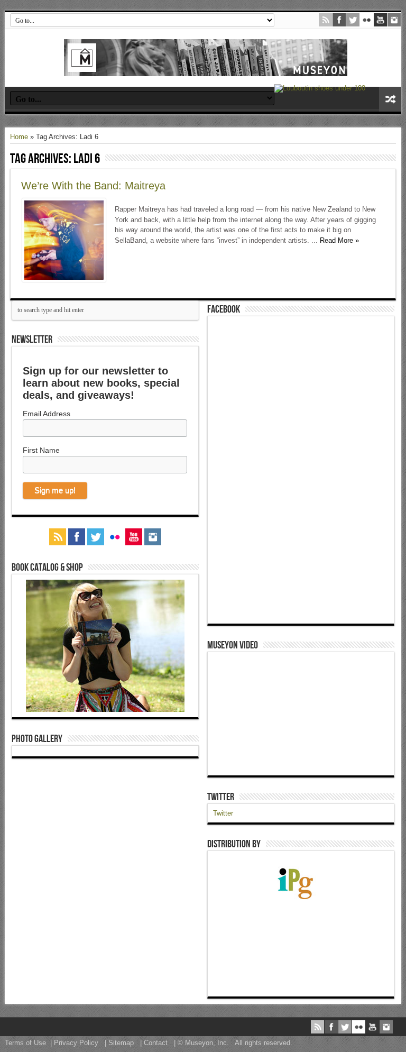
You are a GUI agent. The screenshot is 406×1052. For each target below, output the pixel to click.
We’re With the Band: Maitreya (93, 185)
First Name (41, 450)
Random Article (390, 99)
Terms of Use (25, 1043)
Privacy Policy (76, 1043)
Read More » (339, 240)
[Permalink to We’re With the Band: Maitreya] (64, 279)
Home (19, 137)
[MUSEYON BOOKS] (205, 68)
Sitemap (121, 1043)
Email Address (46, 413)
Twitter (220, 797)
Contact (156, 1043)
